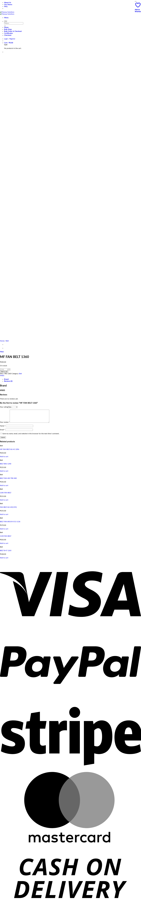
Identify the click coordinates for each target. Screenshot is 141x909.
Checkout (7, 35)
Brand (6, 379)
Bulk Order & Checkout (13, 31)
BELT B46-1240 (5, 464)
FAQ (5, 6)
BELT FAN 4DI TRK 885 (8, 478)
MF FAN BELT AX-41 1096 (9, 449)
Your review (5, 422)
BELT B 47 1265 (5, 550)
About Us (7, 2)
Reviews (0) (8, 381)
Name (2, 426)
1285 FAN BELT (5, 493)
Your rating (4, 407)
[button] (6, 17)
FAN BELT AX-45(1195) (8, 507)
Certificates (8, 33)
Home (6, 27)
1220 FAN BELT (5, 536)
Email (2, 430)
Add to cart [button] (4, 456)
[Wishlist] (135, 1)
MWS (2, 375)
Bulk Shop (8, 29)
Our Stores (8, 4)
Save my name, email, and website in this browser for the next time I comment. (30, 433)
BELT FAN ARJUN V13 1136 (10, 521)
